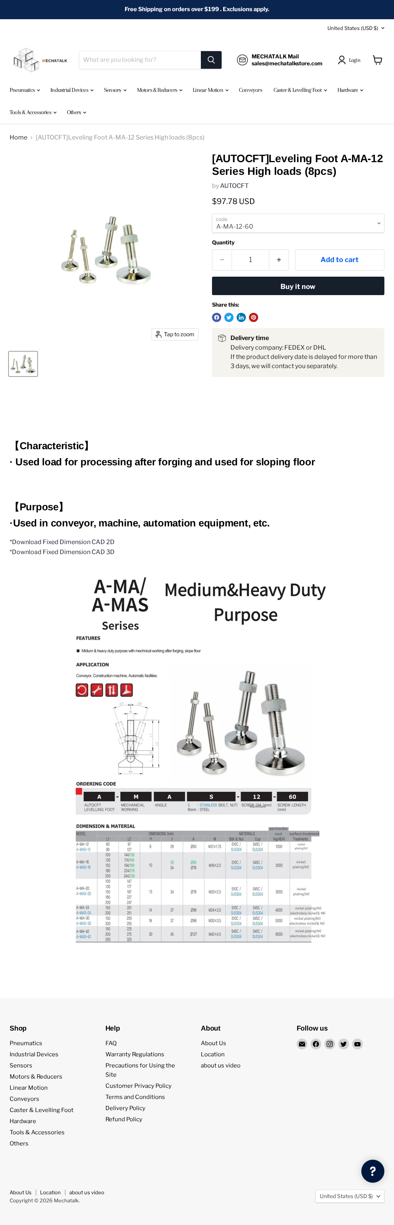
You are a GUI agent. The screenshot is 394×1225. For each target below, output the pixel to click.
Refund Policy (123, 1119)
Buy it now (298, 286)
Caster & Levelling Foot (298, 89)
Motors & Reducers (158, 89)
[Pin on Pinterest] (253, 317)
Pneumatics (23, 89)
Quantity (223, 242)
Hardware (348, 89)
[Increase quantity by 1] (279, 260)
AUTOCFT (234, 185)
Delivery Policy (125, 1108)
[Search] (211, 60)
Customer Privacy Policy (138, 1085)
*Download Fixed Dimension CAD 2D (62, 542)
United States (352, 28)
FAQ (111, 1043)
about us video (220, 1065)
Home (18, 137)
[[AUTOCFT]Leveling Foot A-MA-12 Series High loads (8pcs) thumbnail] (23, 364)
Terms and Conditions (135, 1097)
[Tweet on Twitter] (229, 317)
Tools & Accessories (31, 112)
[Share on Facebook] (216, 317)
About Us (213, 1043)
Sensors (113, 89)
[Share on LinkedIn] (241, 317)
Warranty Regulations (134, 1054)
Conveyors (250, 89)
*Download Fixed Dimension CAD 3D (62, 552)
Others (74, 112)
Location (213, 1054)
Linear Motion (208, 89)
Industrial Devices (69, 89)
